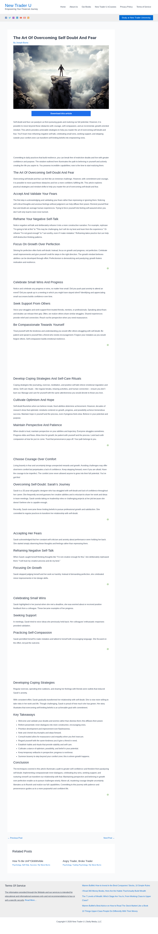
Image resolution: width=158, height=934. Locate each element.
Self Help (25, 865)
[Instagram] (13, 18)
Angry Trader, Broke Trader (78, 861)
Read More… (31, 900)
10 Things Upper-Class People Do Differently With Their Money (110, 911)
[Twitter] (10, 18)
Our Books (86, 7)
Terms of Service (144, 7)
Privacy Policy (126, 7)
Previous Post (15, 838)
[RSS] (28, 18)
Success (33, 865)
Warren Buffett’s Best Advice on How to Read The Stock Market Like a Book (115, 906)
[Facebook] (6, 18)
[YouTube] (21, 18)
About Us (74, 7)
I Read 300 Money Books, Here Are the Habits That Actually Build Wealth (114, 891)
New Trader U (18, 5)
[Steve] (24, 18)
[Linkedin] (17, 18)
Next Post (109, 838)
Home (63, 7)
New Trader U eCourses (105, 7)
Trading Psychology (80, 865)
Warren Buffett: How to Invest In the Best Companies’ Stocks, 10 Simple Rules (116, 885)
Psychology (16, 865)
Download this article (61, 113)
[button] (136, 17)
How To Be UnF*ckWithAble (27, 861)
